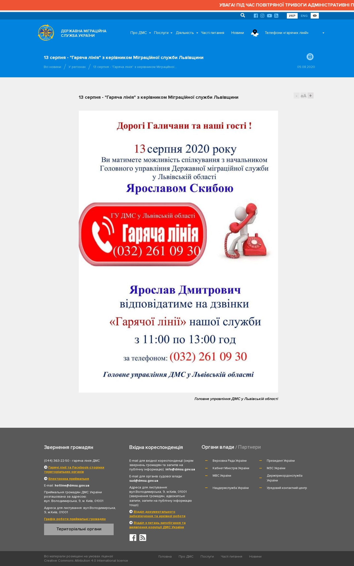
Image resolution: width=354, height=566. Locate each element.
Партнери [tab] (249, 447)
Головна (165, 556)
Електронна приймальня (68, 479)
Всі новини (52, 67)
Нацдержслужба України (231, 488)
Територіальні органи (78, 529)
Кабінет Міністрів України (231, 468)
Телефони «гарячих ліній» (286, 32)
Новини (237, 32)
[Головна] (44, 34)
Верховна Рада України (230, 461)
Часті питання (212, 32)
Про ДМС (139, 32)
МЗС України (276, 468)
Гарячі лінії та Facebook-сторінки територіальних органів (74, 469)
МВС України (222, 476)
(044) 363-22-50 (56, 461)
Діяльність (185, 32)
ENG (304, 16)
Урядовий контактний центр (287, 488)
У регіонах (77, 67)
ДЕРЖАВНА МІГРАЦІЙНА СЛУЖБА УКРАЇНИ (83, 33)
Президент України (281, 461)
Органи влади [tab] (218, 447)
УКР (292, 16)
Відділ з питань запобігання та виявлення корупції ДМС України (157, 525)
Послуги (161, 32)
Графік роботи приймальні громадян (75, 519)
